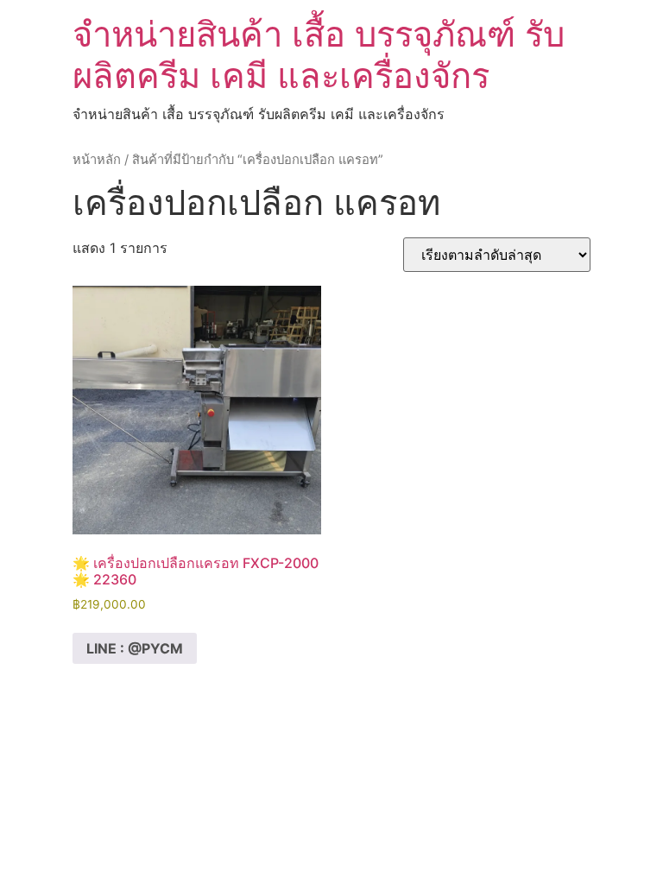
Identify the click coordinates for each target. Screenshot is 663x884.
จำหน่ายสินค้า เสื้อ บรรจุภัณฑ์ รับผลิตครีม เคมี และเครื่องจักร (319, 55)
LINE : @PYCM (134, 648)
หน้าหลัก (97, 159)
